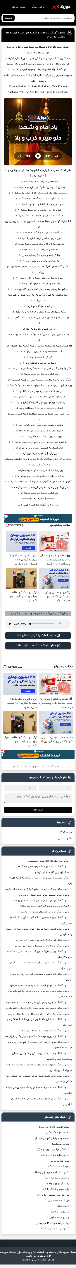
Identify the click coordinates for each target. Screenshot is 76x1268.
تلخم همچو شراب (59, 1161)
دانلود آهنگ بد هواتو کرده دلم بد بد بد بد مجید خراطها (39, 985)
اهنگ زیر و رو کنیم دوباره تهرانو (52, 872)
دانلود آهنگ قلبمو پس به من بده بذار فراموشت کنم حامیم (37, 1008)
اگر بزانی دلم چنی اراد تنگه (55, 1229)
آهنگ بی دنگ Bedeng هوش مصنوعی (48, 861)
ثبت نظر (38, 810)
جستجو (8, 18)
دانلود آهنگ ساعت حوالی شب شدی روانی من (44, 895)
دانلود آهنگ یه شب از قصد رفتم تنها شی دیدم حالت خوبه (37, 889)
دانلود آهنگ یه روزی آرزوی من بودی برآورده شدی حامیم (38, 1014)
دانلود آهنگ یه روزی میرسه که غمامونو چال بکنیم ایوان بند (36, 1036)
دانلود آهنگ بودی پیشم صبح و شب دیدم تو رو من (41, 900)
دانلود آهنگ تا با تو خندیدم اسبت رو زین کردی (43, 912)
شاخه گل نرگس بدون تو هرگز (53, 1149)
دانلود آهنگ (38, 7)
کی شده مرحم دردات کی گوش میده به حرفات (44, 906)
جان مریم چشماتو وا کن (56, 1189)
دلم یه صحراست (60, 1144)
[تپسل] (6, 516)
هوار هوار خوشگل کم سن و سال (52, 1138)
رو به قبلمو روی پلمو (58, 1183)
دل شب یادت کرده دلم (57, 1178)
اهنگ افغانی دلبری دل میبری (53, 1127)
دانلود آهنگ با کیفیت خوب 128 (36, 646)
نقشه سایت (18, 7)
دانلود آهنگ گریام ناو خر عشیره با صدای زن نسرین (41, 946)
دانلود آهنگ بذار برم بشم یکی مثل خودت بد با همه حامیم (37, 1002)
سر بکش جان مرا (60, 1212)
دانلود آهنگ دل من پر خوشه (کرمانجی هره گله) (43, 866)
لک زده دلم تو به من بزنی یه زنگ (51, 1172)
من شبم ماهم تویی (58, 1200)
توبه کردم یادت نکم (58, 1166)
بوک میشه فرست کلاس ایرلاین (52, 1223)
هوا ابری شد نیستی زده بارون (53, 1195)
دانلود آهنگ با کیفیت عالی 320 (36, 635)
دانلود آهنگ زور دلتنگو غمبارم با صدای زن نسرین (42, 940)
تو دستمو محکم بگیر (57, 1132)
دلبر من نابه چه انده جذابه (55, 1155)
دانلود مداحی (65, 838)
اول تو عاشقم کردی (59, 1217)
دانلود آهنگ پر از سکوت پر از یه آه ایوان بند (45, 1031)
